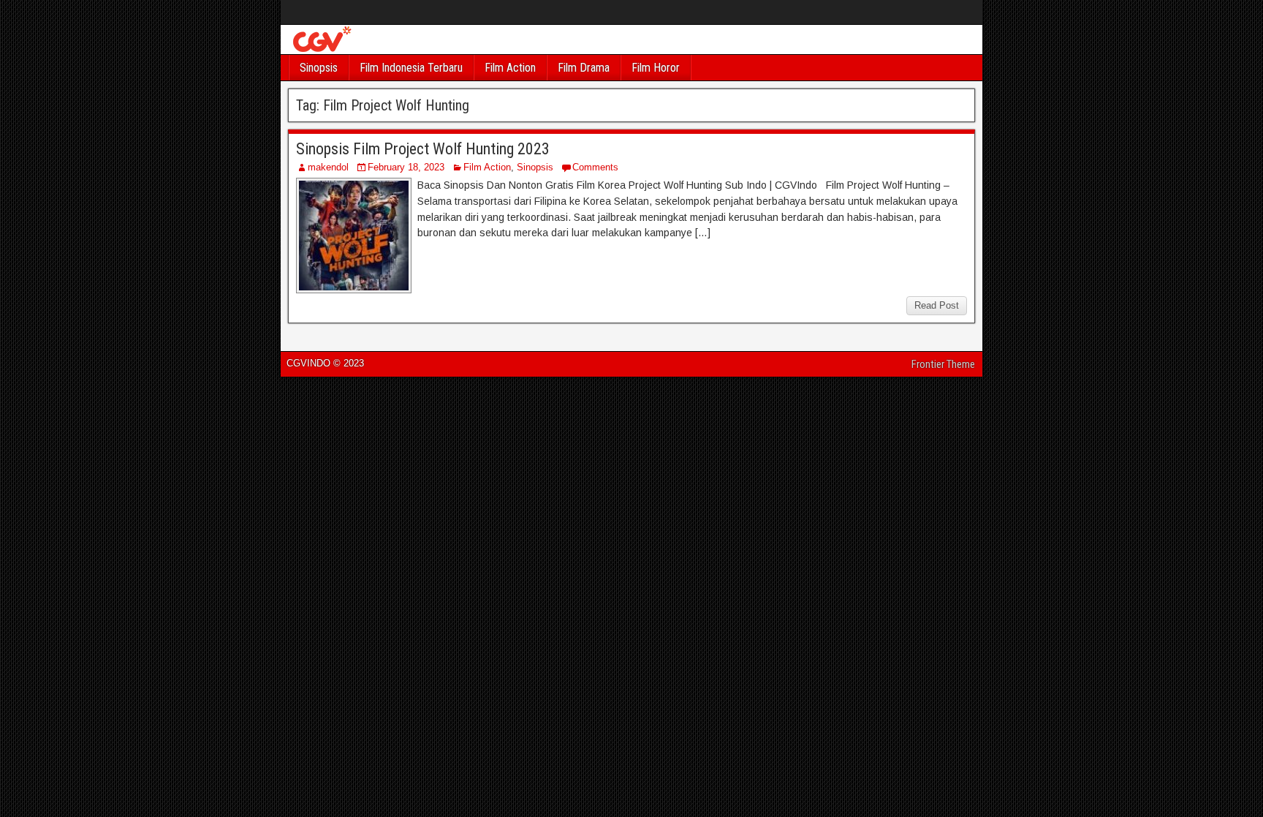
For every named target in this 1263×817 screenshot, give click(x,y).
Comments (595, 167)
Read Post (936, 305)
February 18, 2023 (406, 167)
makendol (328, 167)
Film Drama (584, 68)
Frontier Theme (943, 364)
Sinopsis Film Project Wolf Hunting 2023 (423, 149)
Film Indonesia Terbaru (411, 68)
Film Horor (656, 68)
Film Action (510, 68)
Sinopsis (319, 68)
